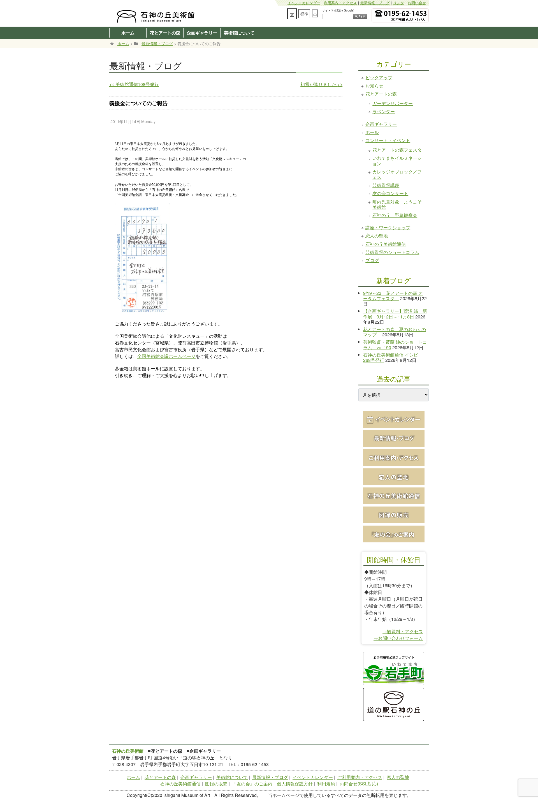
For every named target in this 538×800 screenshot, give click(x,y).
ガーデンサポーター (392, 103)
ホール (372, 132)
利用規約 (326, 783)
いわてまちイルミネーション (397, 161)
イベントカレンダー (303, 2)
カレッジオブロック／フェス (397, 174)
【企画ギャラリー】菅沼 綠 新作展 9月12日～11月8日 (395, 314)
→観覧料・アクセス (402, 631)
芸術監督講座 (385, 185)
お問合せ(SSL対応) (359, 783)
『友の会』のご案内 (252, 783)
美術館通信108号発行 (134, 84)
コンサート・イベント (387, 140)
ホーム (127, 32)
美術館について (239, 32)
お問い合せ (417, 2)
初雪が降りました (321, 84)
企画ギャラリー (202, 32)
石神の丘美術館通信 (385, 244)
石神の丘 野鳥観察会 (394, 215)
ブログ (372, 260)
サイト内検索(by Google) (338, 10)
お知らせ (374, 85)
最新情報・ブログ (374, 2)
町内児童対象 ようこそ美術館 (397, 204)
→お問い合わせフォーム (398, 638)
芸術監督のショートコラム (392, 252)
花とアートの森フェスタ (397, 150)
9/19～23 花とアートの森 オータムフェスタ (393, 296)
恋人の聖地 (376, 235)
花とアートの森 (165, 32)
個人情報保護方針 (295, 783)
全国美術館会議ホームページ (166, 356)
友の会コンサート (390, 193)
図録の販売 (216, 783)
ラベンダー (383, 111)
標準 (304, 14)
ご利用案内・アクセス (359, 777)
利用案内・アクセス (340, 2)
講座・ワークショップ (387, 227)
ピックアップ (378, 77)
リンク (398, 2)
